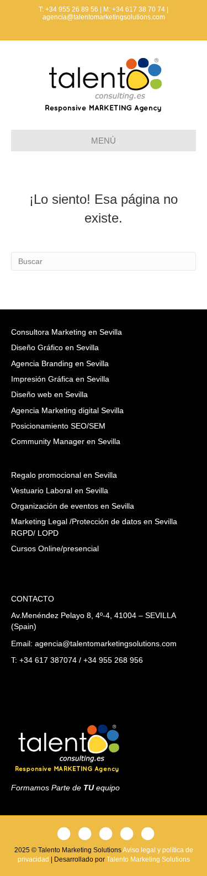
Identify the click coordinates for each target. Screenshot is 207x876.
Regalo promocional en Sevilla (64, 475)
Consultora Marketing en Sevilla (66, 332)
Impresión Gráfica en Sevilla (60, 378)
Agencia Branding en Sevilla (60, 363)
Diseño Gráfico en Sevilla (55, 347)
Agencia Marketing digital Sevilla (67, 410)
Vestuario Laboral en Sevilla (59, 490)
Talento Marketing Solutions (148, 859)
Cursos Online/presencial (55, 548)
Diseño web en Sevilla (49, 394)
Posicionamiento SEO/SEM (58, 425)
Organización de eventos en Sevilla (72, 506)
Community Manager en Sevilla (65, 441)
